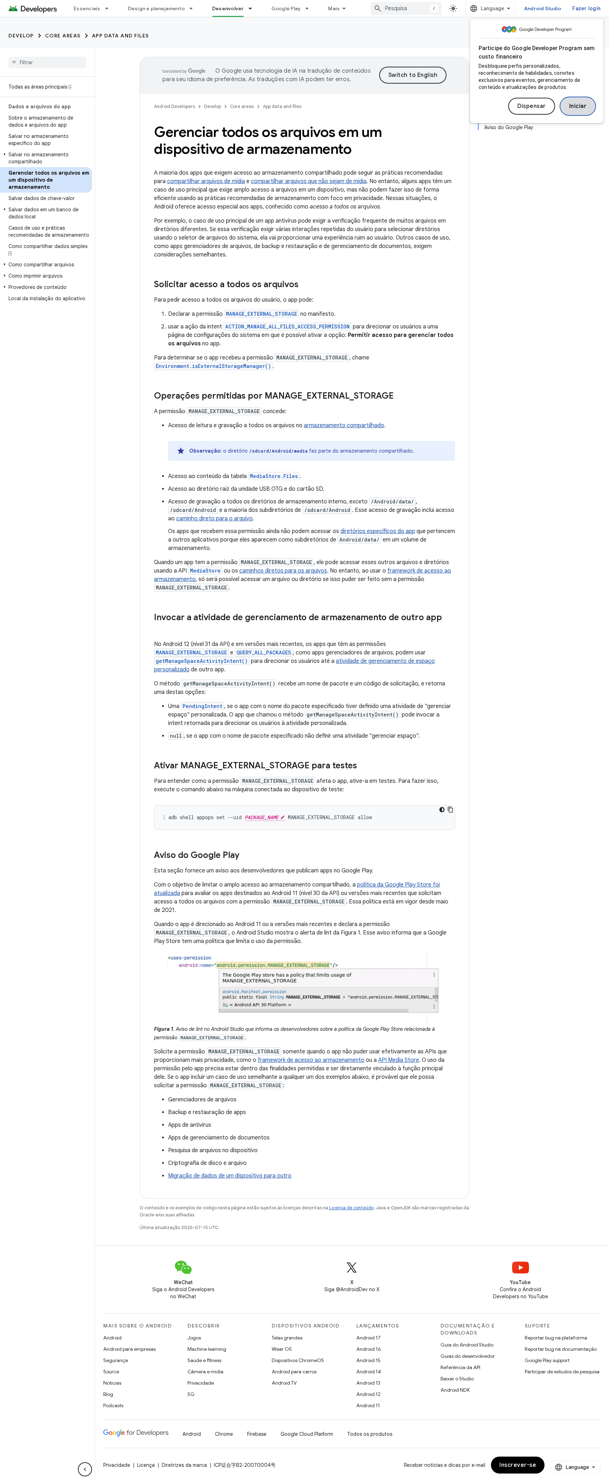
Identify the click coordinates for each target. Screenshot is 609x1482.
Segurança (115, 1360)
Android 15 (368, 1360)
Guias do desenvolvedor (468, 1356)
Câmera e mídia (205, 1371)
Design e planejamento (156, 8)
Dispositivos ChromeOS (298, 1360)
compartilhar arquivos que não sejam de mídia (309, 181)
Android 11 (368, 1405)
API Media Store (398, 1060)
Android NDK (455, 1390)
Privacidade (200, 1383)
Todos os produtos (369, 1434)
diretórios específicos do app (377, 531)
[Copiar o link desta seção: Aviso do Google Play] (246, 856)
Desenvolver (228, 8)
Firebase (256, 1434)
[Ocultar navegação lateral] (85, 1469)
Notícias (112, 1383)
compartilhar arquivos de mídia (206, 181)
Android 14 (368, 1371)
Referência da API (460, 1367)
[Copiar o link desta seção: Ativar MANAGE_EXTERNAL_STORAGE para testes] (364, 766)
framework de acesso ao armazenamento (311, 1060)
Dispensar (531, 106)
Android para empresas (129, 1349)
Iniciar (578, 106)
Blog (108, 1394)
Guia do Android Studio (467, 1345)
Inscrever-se (517, 1465)
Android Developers (174, 106)
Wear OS (282, 1349)
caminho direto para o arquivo (214, 518)
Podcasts (113, 1405)
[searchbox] (47, 62)
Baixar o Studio (457, 1378)
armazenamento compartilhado (344, 425)
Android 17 (368, 1338)
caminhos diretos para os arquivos (283, 570)
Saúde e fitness (204, 1360)
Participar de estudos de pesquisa (562, 1371)
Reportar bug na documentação (561, 1349)
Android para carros (294, 1371)
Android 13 (368, 1383)
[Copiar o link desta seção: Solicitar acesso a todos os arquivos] (306, 285)
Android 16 (368, 1349)
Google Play (286, 8)
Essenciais (87, 8)
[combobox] (406, 8)
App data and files (120, 35)
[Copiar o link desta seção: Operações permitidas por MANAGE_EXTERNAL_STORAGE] (401, 396)
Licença (146, 1465)
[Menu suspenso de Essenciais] (109, 8)
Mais (334, 8)
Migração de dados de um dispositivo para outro (229, 1175)
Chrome (224, 1434)
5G (191, 1394)
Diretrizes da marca (184, 1465)
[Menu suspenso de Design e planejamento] (194, 8)
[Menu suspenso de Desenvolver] (253, 8)
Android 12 (368, 1394)
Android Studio (542, 8)
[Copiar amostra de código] (450, 809)
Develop (21, 35)
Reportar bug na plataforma (556, 1338)
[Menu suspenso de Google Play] (310, 8)
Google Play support (547, 1360)
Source (111, 1371)
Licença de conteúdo (351, 1208)
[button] (46, 158)
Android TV (284, 1383)
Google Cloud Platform (307, 1434)
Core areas (63, 35)
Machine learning (206, 1349)
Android (112, 1338)
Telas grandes (287, 1338)
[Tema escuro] (442, 809)
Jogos (194, 1338)
